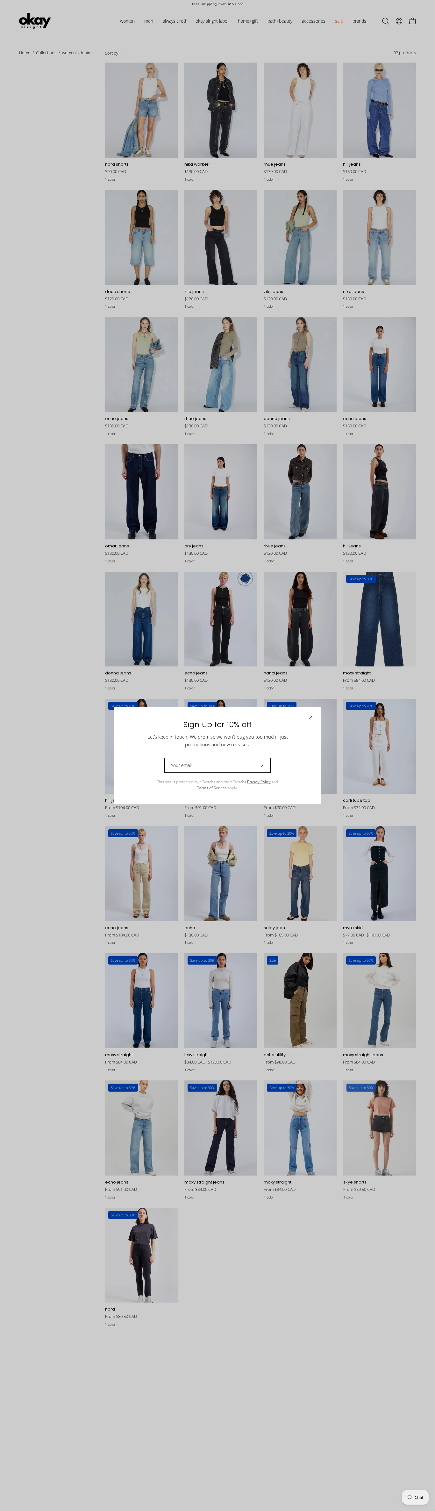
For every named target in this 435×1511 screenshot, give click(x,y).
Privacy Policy (259, 782)
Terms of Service (212, 788)
